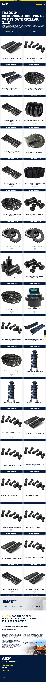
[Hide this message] (45, 0)
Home (4, 672)
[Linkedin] (2, 667)
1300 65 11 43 (7, 31)
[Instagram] (6, 667)
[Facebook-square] (3, 667)
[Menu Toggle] (44, 4)
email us (28, 643)
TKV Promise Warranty (9, 646)
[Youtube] (5, 667)
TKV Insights (5, 676)
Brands (4, 675)
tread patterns (12, 641)
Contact (4, 677)
